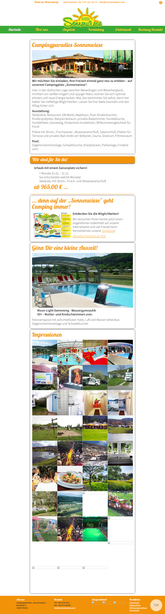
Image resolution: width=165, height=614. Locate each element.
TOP (156, 605)
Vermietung (96, 30)
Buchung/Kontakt (150, 30)
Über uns (42, 30)
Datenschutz (135, 605)
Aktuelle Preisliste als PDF (89, 236)
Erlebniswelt (123, 30)
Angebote (69, 30)
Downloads (134, 610)
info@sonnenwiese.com (112, 2)
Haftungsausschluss (138, 608)
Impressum (134, 602)
